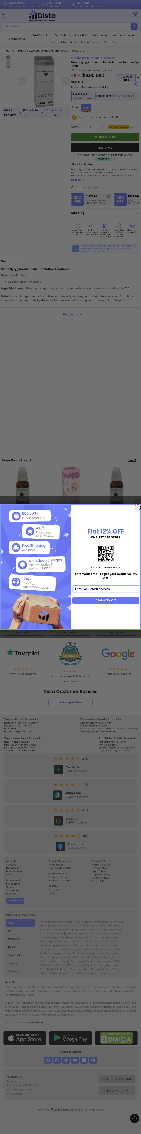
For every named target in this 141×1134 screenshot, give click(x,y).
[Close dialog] (138, 507)
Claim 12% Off (106, 600)
